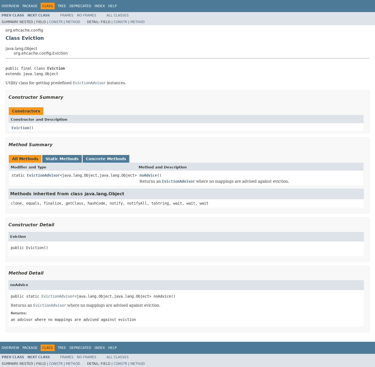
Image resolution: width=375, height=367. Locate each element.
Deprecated (80, 6)
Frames (67, 15)
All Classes (118, 15)
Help (112, 6)
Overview (10, 6)
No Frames (86, 15)
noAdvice (148, 175)
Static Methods (62, 159)
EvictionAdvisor (43, 175)
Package (30, 6)
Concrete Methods (106, 159)
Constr (56, 22)
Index (99, 6)
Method (73, 22)
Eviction (20, 128)
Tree (62, 6)
